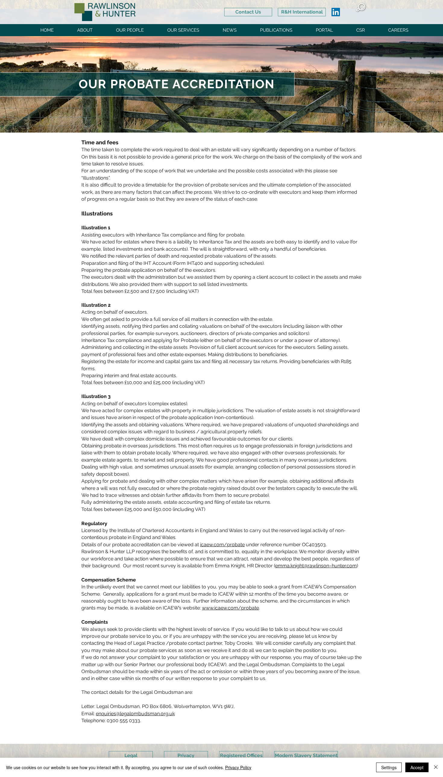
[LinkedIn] (335, 12)
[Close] (435, 767)
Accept (416, 767)
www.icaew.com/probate (230, 608)
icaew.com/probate (222, 544)
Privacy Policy (238, 767)
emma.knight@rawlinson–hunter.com (316, 566)
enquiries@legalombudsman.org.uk (135, 713)
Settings (389, 767)
